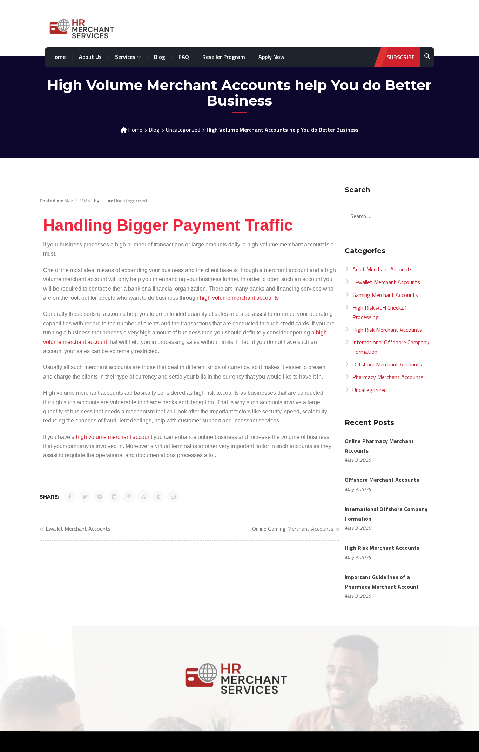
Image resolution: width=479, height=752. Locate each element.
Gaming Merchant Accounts (385, 295)
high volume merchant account (114, 437)
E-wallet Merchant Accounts (386, 282)
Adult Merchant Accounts (382, 269)
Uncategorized (183, 130)
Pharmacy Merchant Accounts (388, 377)
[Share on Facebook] (70, 497)
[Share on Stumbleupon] (143, 497)
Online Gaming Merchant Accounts (292, 528)
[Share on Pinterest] (129, 497)
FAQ (183, 57)
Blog (159, 57)
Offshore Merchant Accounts (387, 364)
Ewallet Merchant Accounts (78, 528)
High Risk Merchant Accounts (387, 329)
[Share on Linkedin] (114, 497)
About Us (90, 57)
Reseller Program (223, 57)
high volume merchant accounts (239, 298)
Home (58, 57)
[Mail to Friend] (173, 497)
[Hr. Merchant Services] (84, 27)
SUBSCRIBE (401, 57)
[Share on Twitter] (84, 497)
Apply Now (271, 57)
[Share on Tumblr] (158, 497)
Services (125, 57)
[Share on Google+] (99, 497)
